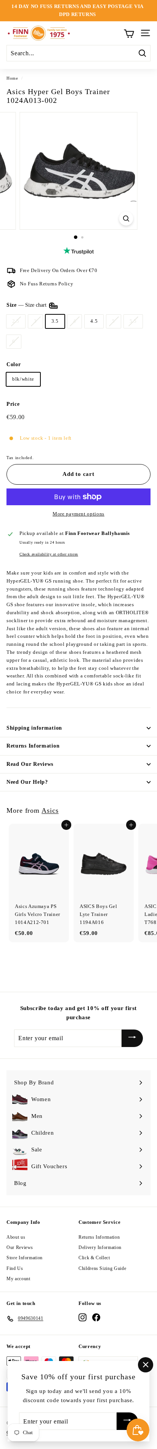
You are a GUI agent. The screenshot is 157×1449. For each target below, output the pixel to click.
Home (12, 78)
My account (18, 1278)
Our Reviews (19, 1247)
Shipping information (34, 728)
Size (27, 305)
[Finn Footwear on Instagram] (82, 1317)
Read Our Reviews (29, 764)
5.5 (133, 321)
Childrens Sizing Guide (102, 1268)
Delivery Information (100, 1247)
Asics (50, 810)
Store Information (24, 1257)
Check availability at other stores (48, 554)
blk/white (23, 379)
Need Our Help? (27, 782)
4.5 (94, 321)
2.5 (15, 321)
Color (13, 364)
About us (15, 1237)
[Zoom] (126, 218)
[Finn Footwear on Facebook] (96, 1317)
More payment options (78, 514)
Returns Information (32, 746)
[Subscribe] (132, 1038)
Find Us (14, 1268)
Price (12, 404)
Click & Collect (94, 1257)
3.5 (55, 321)
